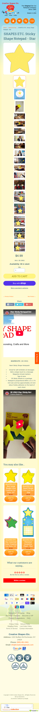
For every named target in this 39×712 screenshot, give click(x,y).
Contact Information (26, 628)
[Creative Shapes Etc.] (11, 9)
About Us (12, 613)
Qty (19, 267)
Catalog (21, 613)
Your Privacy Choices (19, 706)
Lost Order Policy (26, 626)
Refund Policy (25, 624)
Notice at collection (11, 709)
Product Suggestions (17, 618)
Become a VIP (27, 616)
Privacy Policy (14, 624)
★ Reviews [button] (37, 358)
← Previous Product (8, 296)
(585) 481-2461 (23, 642)
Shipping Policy (12, 626)
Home (5, 27)
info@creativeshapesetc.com (22, 645)
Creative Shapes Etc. (18, 695)
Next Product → (32, 296)
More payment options (19, 288)
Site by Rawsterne (19, 696)
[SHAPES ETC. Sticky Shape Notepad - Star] (19, 82)
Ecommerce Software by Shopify (19, 698)
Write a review (19, 580)
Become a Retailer (13, 616)
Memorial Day (12, 27)
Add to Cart (11, 499)
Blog (28, 613)
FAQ (28, 618)
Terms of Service (12, 628)
